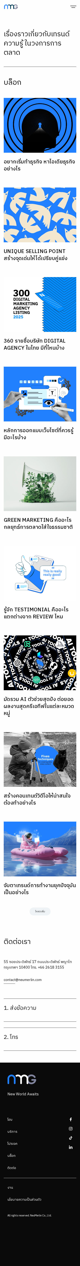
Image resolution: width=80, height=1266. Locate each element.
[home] (10, 6)
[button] (73, 6)
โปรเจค (12, 1144)
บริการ (12, 1132)
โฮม (9, 1120)
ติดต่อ (11, 1168)
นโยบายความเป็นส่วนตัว (24, 1200)
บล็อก (11, 1156)
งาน (10, 1187)
